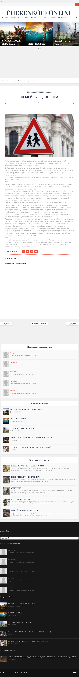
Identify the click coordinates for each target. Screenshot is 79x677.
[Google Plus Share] (31, 251)
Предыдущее (71, 324)
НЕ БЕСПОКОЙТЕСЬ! (37, 44)
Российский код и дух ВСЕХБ (24, 510)
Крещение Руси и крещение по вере (27, 466)
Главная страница (40, 323)
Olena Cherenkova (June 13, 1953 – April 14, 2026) (30, 447)
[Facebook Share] (23, 251)
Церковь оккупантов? (21, 499)
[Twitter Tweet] (27, 251)
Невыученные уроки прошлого (25, 477)
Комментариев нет (44, 103)
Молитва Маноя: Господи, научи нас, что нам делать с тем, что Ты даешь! (42, 657)
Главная (5, 81)
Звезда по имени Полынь (22, 428)
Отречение (16, 488)
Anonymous (13, 353)
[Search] (77, 4)
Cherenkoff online (39, 13)
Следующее (7, 324)
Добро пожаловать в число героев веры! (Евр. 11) (31, 438)
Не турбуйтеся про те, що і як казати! (26, 409)
